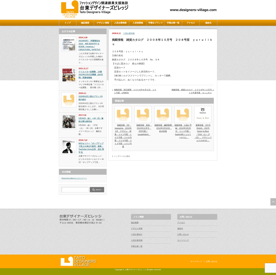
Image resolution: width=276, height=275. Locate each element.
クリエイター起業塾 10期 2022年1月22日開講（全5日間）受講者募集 (91, 75)
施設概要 (85, 23)
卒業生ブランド (155, 23)
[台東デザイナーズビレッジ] (94, 17)
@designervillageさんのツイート (74, 178)
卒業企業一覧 (173, 23)
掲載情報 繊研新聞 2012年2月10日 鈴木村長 (164, 128)
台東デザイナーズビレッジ (135, 270)
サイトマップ (183, 240)
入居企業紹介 (136, 234)
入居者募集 (138, 23)
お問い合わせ (183, 234)
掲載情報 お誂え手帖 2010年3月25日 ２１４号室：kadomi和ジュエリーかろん (183, 131)
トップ (68, 23)
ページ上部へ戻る (273, 202)
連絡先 (208, 23)
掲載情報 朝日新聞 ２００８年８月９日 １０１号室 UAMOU (135, 91)
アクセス (191, 23)
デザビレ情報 (103, 23)
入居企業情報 (120, 23)
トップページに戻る (122, 156)
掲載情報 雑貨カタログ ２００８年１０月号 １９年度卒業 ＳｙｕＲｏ (193, 91)
